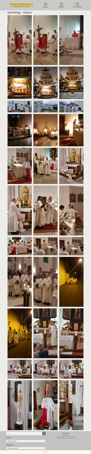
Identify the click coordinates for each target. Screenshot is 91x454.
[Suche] (44, 433)
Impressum (45, 451)
